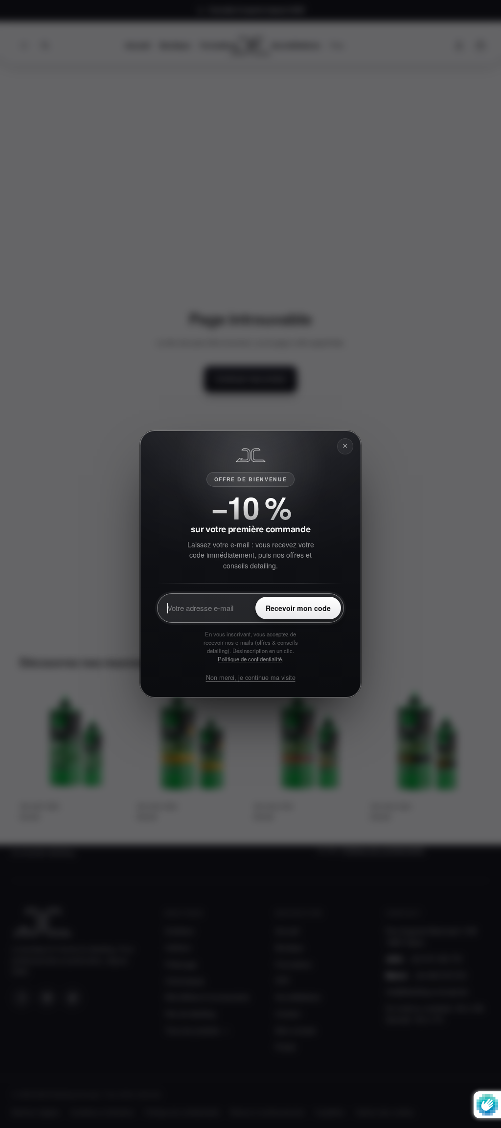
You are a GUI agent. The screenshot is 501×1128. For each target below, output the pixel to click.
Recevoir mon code (298, 608)
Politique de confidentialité (250, 659)
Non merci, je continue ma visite (251, 677)
